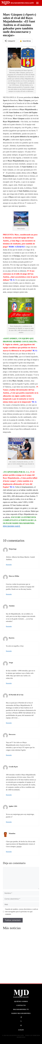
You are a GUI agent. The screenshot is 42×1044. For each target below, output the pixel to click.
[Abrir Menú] (37, 3)
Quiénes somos (21, 1001)
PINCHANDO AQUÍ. (11, 526)
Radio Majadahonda (21, 1013)
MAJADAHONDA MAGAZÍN (22, 3)
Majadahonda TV (21, 1009)
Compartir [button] (11, 41)
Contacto (21, 1005)
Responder (9, 564)
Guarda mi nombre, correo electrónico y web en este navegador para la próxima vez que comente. (21, 911)
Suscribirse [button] (25, 41)
